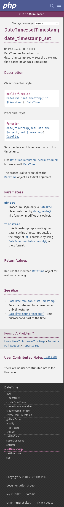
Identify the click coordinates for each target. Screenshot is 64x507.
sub (8, 457)
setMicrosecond (15, 440)
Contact (31, 494)
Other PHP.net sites (18, 502)
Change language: (23, 23)
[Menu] (59, 5)
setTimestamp (14, 449)
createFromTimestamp (19, 415)
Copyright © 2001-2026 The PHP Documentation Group (26, 481)
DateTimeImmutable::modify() (28, 241)
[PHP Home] (10, 5)
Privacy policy (44, 502)
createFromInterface (18, 410)
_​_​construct (13, 398)
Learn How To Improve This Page (24, 341)
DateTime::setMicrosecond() (26, 314)
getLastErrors (13, 419)
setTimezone (13, 453)
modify (10, 423)
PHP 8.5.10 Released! (32, 14)
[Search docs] (51, 5)
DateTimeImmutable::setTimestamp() (34, 160)
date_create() (42, 211)
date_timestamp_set (20, 128)
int (45, 98)
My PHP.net (13, 494)
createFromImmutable (19, 406)
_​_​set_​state (13, 427)
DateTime (33, 102)
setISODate (12, 436)
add (8, 393)
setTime (10, 444)
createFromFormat (16, 402)
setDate (10, 432)
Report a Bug (31, 345)
